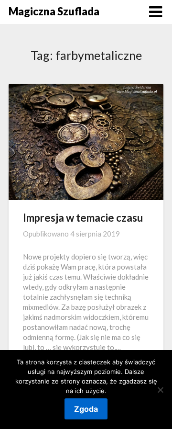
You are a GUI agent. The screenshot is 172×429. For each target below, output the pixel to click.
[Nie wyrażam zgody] (160, 390)
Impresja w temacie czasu (83, 217)
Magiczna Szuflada (54, 11)
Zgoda (86, 409)
